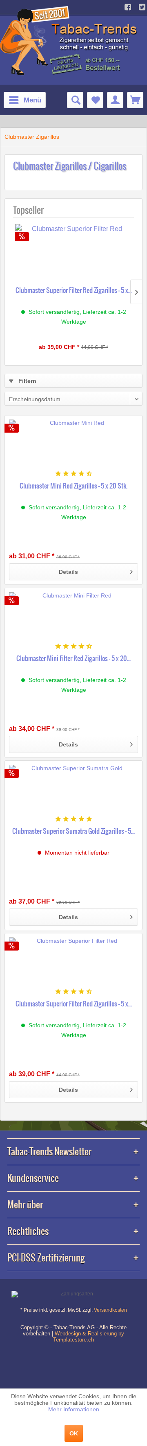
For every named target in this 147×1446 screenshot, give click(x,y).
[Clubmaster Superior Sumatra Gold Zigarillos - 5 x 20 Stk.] (73, 789)
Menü (32, 100)
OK (73, 1433)
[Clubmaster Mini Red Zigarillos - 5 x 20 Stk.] (73, 444)
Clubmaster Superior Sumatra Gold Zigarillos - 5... (73, 831)
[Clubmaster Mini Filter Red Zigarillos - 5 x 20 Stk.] (73, 616)
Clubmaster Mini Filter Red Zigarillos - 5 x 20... (73, 658)
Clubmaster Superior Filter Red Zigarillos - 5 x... (74, 290)
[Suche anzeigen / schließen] (75, 100)
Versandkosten (110, 1310)
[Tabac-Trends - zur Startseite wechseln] (70, 40)
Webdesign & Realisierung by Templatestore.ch (88, 1336)
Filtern (26, 381)
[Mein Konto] (115, 100)
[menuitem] (25, 100)
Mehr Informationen (73, 1409)
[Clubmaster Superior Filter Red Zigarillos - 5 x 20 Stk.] (73, 252)
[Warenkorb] (135, 100)
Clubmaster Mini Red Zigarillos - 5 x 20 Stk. (73, 486)
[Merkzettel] (95, 100)
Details (68, 572)
